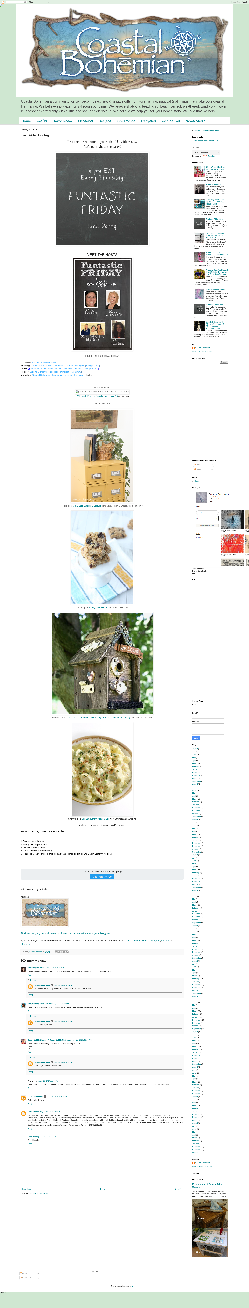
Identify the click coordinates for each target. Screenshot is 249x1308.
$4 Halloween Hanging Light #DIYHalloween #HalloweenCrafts (215, 235)
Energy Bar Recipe (98, 607)
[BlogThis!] (58, 951)
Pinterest (143, 940)
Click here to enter (102, 876)
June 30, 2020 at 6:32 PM (64, 1021)
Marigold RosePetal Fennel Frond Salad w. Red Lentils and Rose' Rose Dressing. (217, 272)
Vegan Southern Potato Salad (95, 819)
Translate (211, 156)
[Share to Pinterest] (67, 951)
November (196, 775)
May (194, 758)
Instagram (155, 940)
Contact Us (171, 121)
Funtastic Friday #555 (214, 305)
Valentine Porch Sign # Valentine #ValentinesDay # (217, 254)
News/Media (195, 121)
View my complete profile (202, 352)
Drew (30, 1137)
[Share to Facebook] (64, 951)
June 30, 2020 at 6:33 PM (64, 1062)
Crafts (41, 121)
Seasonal (85, 121)
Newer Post (26, 1189)
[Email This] (56, 951)
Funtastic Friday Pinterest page (44, 362)
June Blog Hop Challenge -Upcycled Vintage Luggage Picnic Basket (217, 202)
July (193, 752)
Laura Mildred (33, 1112)
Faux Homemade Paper (215, 289)
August (195, 749)
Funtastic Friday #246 (214, 185)
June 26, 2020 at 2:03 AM (59, 1004)
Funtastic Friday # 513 (214, 219)
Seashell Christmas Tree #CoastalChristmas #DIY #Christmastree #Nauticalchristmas (216, 325)
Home (26, 121)
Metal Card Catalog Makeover (87, 506)
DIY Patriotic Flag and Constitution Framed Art (96, 396)
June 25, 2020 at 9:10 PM (55, 968)
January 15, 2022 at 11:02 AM (44, 1137)
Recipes (105, 121)
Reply (30, 975)
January (195, 769)
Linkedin (165, 940)
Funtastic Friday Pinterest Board (206, 130)
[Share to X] (61, 951)
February (195, 767)
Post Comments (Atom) (40, 1193)
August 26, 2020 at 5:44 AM (50, 1112)
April (194, 761)
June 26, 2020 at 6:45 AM (82, 1040)
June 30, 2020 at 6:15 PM (64, 985)
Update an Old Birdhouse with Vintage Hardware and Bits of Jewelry (98, 717)
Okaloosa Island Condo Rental (206, 141)
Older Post (179, 1189)
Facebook (133, 940)
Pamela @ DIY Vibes (36, 968)
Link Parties (126, 121)
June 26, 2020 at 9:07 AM (48, 1081)
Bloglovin (25, 944)
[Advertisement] (203, 411)
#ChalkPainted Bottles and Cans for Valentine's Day (216, 168)
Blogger (135, 1286)
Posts (198, 465)
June (194, 755)
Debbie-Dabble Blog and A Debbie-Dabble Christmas (49, 1040)
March (194, 764)
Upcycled (148, 121)
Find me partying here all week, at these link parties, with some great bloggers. (66, 933)
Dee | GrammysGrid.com (38, 1004)
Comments (200, 469)
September (196, 781)
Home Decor (62, 121)
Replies (33, 980)
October (195, 778)
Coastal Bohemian (42, 985)
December (196, 773)
